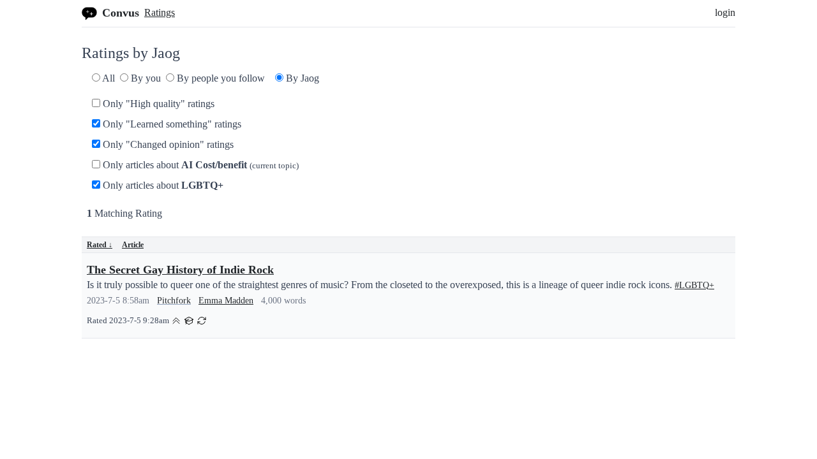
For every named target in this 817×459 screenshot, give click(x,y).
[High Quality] (176, 319)
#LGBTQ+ (694, 285)
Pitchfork (174, 300)
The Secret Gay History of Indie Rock (180, 269)
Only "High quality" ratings (157, 103)
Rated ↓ (99, 244)
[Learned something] (189, 319)
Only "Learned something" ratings (170, 124)
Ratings (159, 12)
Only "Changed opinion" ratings (167, 144)
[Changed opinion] (202, 319)
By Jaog (301, 78)
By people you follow (219, 78)
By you (144, 78)
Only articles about (199, 164)
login (725, 12)
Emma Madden (226, 300)
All (107, 78)
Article (133, 244)
